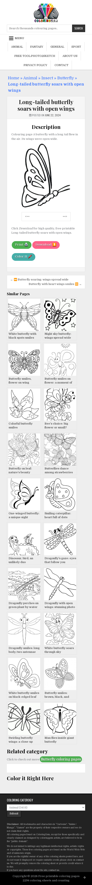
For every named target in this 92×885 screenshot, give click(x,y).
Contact (61, 65)
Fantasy (36, 46)
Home (13, 78)
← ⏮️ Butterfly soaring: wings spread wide (39, 279)
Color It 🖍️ (23, 256)
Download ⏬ (46, 244)
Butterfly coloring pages (61, 759)
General (57, 46)
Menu (19, 38)
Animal (17, 46)
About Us (69, 56)
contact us (53, 870)
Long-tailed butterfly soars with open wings (46, 105)
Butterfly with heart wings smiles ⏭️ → (55, 284)
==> (65, 216)
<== (27, 216)
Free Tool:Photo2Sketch (34, 56)
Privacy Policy (35, 65)
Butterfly (65, 78)
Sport (76, 46)
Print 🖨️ (21, 244)
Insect (47, 78)
